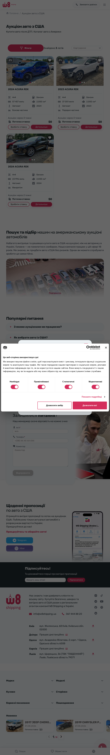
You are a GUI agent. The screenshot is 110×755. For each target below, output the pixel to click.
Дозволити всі (90, 405)
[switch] (41, 387)
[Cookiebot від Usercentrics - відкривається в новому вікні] (88, 348)
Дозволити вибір (54, 405)
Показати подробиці (92, 397)
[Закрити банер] (106, 348)
